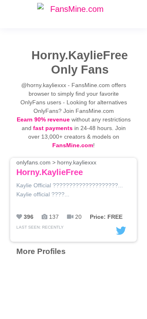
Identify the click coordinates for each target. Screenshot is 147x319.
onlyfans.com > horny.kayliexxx (56, 168)
